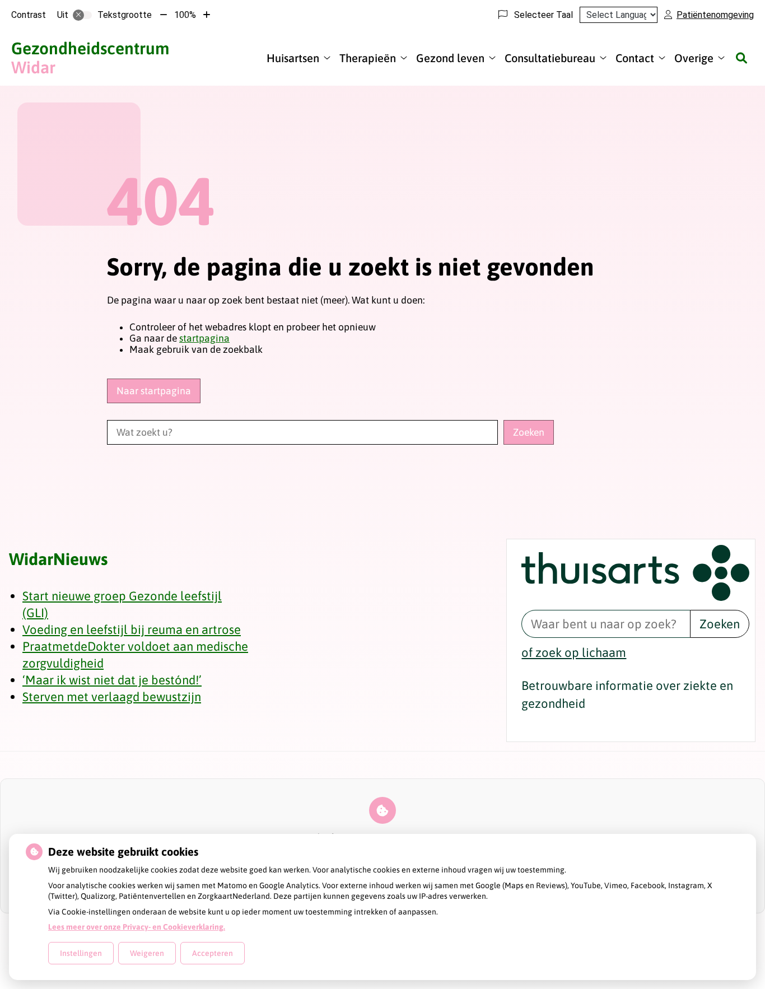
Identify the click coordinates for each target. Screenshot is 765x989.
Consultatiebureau (550, 58)
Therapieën (367, 58)
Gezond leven (450, 58)
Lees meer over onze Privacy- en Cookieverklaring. (136, 926)
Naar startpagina (153, 390)
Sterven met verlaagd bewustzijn (111, 696)
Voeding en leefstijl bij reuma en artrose (131, 629)
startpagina (204, 338)
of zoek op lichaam (573, 652)
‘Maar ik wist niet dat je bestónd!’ (112, 680)
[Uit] (82, 15)
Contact (634, 58)
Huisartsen (293, 58)
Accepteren (212, 953)
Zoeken (719, 624)
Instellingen (81, 953)
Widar (90, 58)
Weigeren (147, 953)
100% (185, 15)
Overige (693, 58)
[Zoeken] (741, 57)
